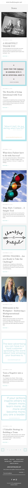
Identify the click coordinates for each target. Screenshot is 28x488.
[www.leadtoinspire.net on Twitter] (14, 479)
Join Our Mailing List (14, 467)
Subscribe (21, 472)
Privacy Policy (20, 459)
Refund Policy (8, 461)
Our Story (12, 459)
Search (6, 459)
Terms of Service (14, 463)
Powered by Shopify (14, 484)
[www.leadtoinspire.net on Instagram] (16, 479)
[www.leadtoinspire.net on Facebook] (11, 479)
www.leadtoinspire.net (14, 2)
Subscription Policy (18, 461)
